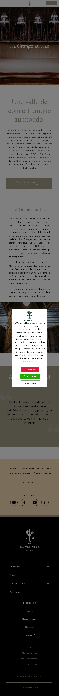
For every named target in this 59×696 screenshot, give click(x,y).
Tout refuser (30, 369)
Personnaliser (30, 382)
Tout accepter (30, 376)
